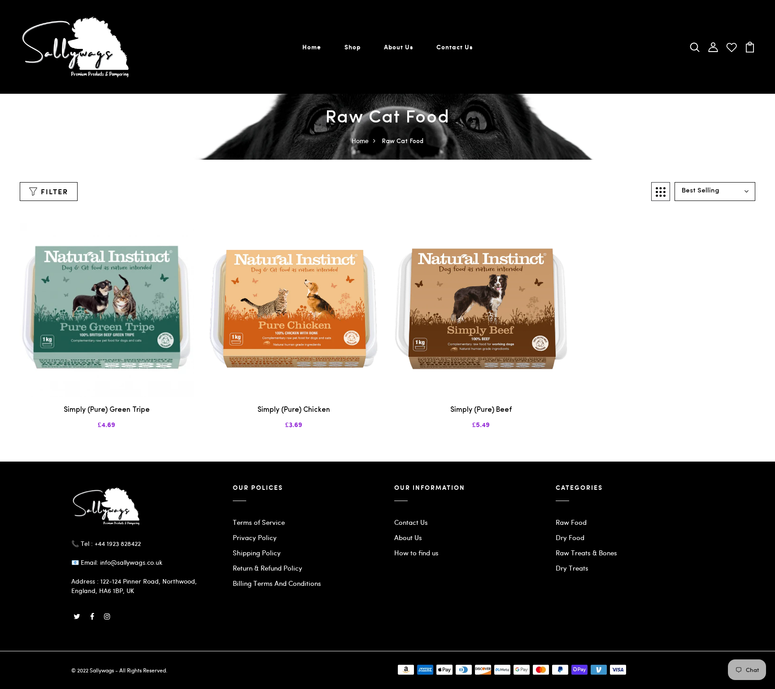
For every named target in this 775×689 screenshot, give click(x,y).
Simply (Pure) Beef (481, 410)
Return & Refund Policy (267, 567)
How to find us (416, 552)
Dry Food (570, 537)
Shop (352, 47)
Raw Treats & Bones (586, 552)
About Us (398, 47)
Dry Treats (572, 567)
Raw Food (571, 522)
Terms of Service (259, 522)
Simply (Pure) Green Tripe (107, 410)
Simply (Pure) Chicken (293, 410)
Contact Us (454, 47)
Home (311, 47)
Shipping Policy (257, 552)
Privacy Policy (255, 537)
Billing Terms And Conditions (277, 583)
